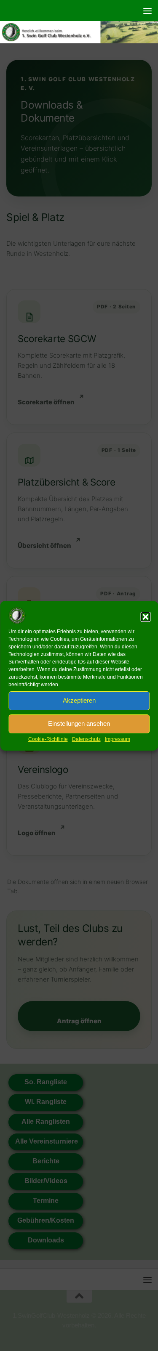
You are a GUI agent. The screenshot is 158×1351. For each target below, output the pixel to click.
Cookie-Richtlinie (48, 739)
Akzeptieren (79, 700)
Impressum (117, 739)
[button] (145, 617)
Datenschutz (86, 739)
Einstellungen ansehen (79, 723)
